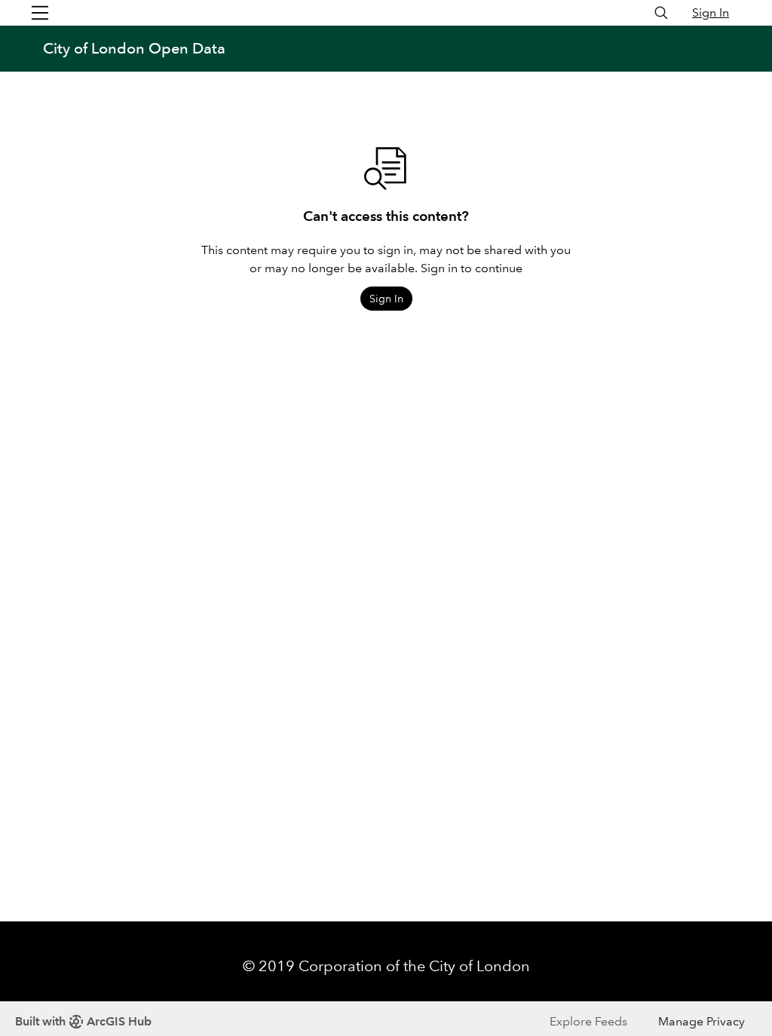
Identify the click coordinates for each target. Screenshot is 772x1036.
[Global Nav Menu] (40, 13)
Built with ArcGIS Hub (83, 1021)
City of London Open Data (134, 48)
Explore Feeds (588, 1021)
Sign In (710, 12)
